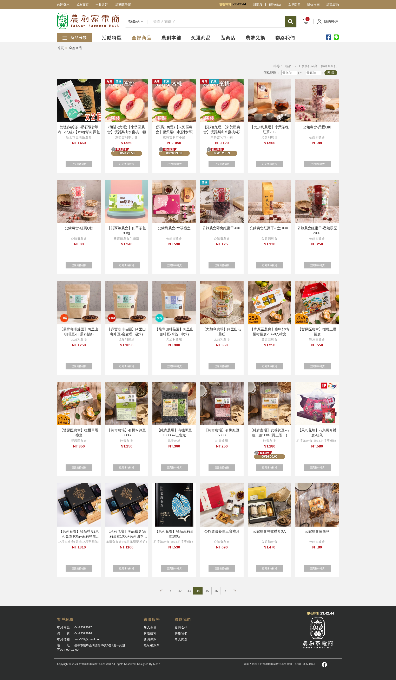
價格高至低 (329, 66)
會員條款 (150, 639)
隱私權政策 (152, 645)
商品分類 (78, 38)
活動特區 (112, 37)
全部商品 (142, 37)
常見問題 (294, 4)
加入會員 (150, 627)
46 (216, 591)
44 (198, 591)
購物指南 (313, 4)
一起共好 (101, 4)
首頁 (60, 48)
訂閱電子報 (123, 4)
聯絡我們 (285, 37)
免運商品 (201, 37)
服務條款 (275, 4)
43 (189, 591)
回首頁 (257, 4)
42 (180, 591)
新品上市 (291, 66)
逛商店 (228, 37)
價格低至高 (309, 66)
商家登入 (63, 4)
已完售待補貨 (79, 164)
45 (207, 591)
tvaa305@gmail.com (87, 639)
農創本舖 (171, 37)
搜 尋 (331, 72)
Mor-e (156, 664)
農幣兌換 (255, 37)
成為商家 (82, 4)
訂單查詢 (332, 4)
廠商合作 (181, 627)
